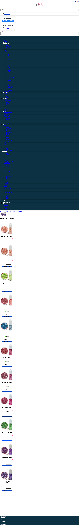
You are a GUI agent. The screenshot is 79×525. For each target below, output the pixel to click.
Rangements (6, 135)
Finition (7, 52)
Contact (5, 208)
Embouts (7, 119)
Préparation (6, 109)
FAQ (1, 519)
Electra (9, 73)
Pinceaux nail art (8, 134)
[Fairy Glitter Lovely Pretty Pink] (6, 355)
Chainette (5, 159)
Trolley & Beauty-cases (8, 150)
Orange (9, 62)
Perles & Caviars (6, 183)
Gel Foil (5, 94)
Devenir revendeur (4, 518)
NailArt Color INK (6, 169)
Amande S (7, 102)
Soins (5, 110)
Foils (5, 167)
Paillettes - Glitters (7, 171)
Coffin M (7, 104)
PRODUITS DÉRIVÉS (6, 202)
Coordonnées (3, 517)
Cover (8, 72)
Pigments (5, 152)
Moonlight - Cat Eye (11, 77)
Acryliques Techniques (7, 39)
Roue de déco (6, 185)
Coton (5, 142)
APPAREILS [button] (5, 111)
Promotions (6, 205)
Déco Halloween (6, 162)
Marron (9, 59)
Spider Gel (5, 95)
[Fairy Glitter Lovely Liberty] (6, 380)
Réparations (6, 201)
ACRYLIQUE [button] (5, 37)
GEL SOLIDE (8, 48)
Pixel (6, 181)
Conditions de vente (4, 520)
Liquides (5, 40)
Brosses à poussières (9, 130)
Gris (8, 57)
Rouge (9, 63)
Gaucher (9, 121)
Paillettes (7, 197)
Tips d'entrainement (11, 139)
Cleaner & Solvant (7, 107)
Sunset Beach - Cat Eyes (12, 82)
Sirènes (7, 198)
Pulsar (9, 79)
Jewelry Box (6, 168)
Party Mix (7, 180)
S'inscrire (8, 28)
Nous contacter (3, 516)
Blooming (5, 93)
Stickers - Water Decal (7, 188)
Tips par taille (10, 140)
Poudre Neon (8, 156)
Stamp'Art (5, 96)
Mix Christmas (8, 182)
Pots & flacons (6, 147)
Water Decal (8, 190)
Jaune (9, 58)
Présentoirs (6, 148)
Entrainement (6, 145)
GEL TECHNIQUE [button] (6, 43)
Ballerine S (7, 103)
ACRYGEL (4, 42)
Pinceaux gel (8, 133)
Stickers (7, 189)
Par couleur (7, 53)
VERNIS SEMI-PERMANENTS (9, 53)
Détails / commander (7, 14)
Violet (9, 66)
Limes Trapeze (8, 128)
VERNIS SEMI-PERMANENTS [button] (8, 49)
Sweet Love (10, 85)
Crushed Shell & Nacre (7, 157)
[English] (2, 31)
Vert (8, 65)
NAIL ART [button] (4, 151)
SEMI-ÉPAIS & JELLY (9, 47)
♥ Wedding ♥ (10, 90)
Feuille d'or (7, 165)
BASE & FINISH (6, 50)
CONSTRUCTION (7, 44)
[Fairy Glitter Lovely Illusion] (6, 430)
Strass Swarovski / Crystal (8, 192)
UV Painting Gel (6, 97)
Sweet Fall (9, 84)
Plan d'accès (6, 209)
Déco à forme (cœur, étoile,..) (8, 161)
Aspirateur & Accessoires (8, 112)
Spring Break (10, 81)
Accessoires (6, 99)
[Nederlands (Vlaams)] (4, 31)
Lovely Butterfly (8, 179)
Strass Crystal (8, 194)
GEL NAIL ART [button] (5, 92)
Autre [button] (4, 203)
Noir (8, 60)
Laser (7, 196)
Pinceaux (5, 41)
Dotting (7, 131)
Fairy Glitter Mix (8, 178)
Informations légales (4, 521)
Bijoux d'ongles (6, 158)
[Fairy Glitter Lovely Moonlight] (6, 234)
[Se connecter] (1, 16)
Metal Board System (9, 129)
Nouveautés (6, 207)
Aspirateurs (7, 113)
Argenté (9, 54)
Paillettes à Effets (9, 174)
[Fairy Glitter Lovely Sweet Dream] (6, 480)
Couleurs (9, 71)
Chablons (7, 137)
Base (6, 51)
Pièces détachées (7, 117)
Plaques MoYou (8, 187)
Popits (7, 138)
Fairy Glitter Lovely (9, 176)
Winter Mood (10, 89)
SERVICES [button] (4, 200)
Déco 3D (5, 160)
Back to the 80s (10, 69)
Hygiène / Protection (7, 146)
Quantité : (4, 264)
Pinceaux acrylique (9, 132)
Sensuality (9, 80)
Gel (4, 105)
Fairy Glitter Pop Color (9, 177)
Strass (5, 191)
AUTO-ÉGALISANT (9, 46)
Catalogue (5, 204)
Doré (8, 56)
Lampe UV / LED (6, 114)
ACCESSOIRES (6, 91)
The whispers (10, 87)
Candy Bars (9, 70)
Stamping (5, 186)
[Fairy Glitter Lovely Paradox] (6, 455)
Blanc (8, 55)
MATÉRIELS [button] (5, 124)
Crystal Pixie (8, 193)
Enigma (9, 74)
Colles (5, 108)
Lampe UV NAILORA (7, 115)
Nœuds (5, 170)
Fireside (9, 75)
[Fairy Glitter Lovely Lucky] (6, 256)
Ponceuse (7, 123)
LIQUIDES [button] (4, 106)
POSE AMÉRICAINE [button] (6, 98)
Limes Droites (8, 127)
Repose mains (6, 149)
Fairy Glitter (8, 172)
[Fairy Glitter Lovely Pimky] (6, 405)
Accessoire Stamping (9, 186)
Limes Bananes (8, 126)
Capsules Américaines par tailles (9, 101)
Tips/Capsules (8, 139)
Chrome (7, 153)
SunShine (9, 83)
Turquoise (9, 64)
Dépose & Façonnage (11, 120)
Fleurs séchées (6, 164)
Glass (8, 76)
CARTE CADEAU (5, 199)
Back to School (10, 68)
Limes (5, 125)
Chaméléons (8, 152)
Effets (7, 155)
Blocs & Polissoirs (9, 125)
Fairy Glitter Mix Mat (9, 173)
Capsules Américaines (7, 100)
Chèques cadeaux (7, 206)
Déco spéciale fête (7, 163)
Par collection (8, 67)
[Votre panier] (0, 12)
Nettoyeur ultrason (7, 116)
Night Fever (9, 78)
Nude (8, 61)
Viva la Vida (9, 88)
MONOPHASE (8, 45)
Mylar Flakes (8, 166)
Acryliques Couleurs (7, 38)
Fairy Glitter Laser (9, 175)
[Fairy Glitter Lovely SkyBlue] (6, 330)
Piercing (5, 184)
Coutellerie (6, 143)
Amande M (7, 101)
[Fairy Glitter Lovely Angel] (6, 305)
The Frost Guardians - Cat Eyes (13, 86)
